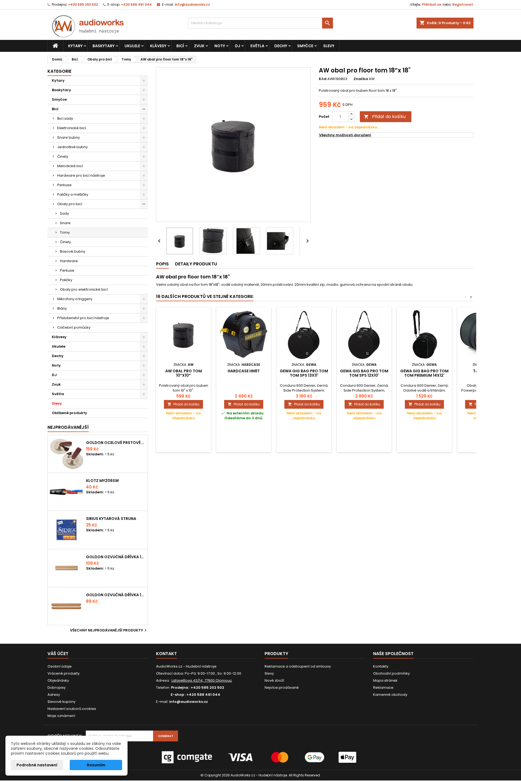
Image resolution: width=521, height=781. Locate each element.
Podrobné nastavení (37, 765)
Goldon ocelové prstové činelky (115, 442)
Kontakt (166, 653)
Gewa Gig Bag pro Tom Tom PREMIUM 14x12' (424, 373)
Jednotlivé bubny (72, 147)
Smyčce (305, 46)
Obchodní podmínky (391, 673)
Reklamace (383, 687)
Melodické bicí (70, 166)
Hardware (69, 260)
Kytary (75, 46)
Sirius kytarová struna (111, 518)
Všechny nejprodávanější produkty (109, 630)
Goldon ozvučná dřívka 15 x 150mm (115, 595)
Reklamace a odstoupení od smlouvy (298, 666)
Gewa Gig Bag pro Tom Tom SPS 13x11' (304, 373)
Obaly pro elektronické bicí (84, 289)
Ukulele (132, 46)
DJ (237, 46)
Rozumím (96, 765)
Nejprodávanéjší (68, 427)
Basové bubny (72, 251)
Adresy (53, 694)
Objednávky (58, 680)
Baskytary (104, 46)
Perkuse (64, 185)
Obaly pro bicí (69, 204)
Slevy (328, 46)
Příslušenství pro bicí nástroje (83, 317)
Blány (62, 308)
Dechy (280, 46)
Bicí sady (65, 118)
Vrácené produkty (63, 673)
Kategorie (59, 71)
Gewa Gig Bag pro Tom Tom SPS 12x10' (364, 373)
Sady (64, 213)
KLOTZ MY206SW (102, 480)
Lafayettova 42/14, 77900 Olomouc (201, 680)
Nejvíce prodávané (282, 687)
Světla (257, 46)
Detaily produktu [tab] (196, 264)
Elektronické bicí (71, 128)
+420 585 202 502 (83, 4)
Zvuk (199, 46)
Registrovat (462, 4)
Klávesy (158, 46)
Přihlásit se (431, 4)
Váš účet (57, 653)
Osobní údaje (59, 666)
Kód (322, 79)
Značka (361, 79)
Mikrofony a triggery (74, 298)
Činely (62, 156)
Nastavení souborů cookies (71, 708)
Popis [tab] (162, 264)
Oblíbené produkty (69, 412)
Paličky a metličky (72, 194)
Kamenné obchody (390, 694)
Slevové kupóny (61, 701)
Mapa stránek (385, 680)
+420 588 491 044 (136, 4)
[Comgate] (260, 757)
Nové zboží (274, 680)
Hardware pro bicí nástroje (81, 175)
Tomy (65, 232)
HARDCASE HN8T (244, 371)
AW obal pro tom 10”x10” (183, 373)
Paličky (66, 279)
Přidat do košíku (385, 116)
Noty (219, 46)
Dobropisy (56, 687)
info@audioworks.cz (192, 4)
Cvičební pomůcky (73, 327)
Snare (65, 223)
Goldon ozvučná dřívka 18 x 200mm (115, 557)
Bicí (180, 46)
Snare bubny (68, 137)
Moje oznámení (61, 715)
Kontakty (380, 666)
